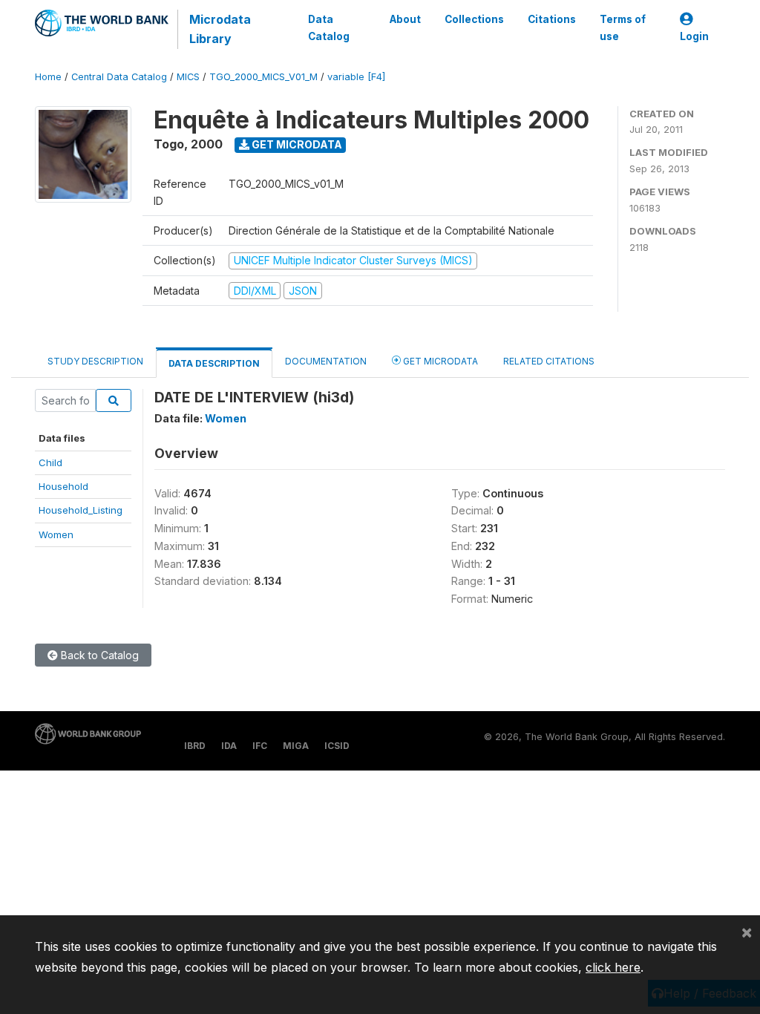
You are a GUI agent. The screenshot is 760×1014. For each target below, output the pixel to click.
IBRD (195, 745)
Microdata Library (220, 29)
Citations (552, 19)
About (405, 19)
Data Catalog (329, 27)
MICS (188, 76)
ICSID (337, 745)
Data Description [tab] (214, 363)
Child (50, 462)
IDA (229, 745)
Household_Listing (80, 510)
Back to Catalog (98, 655)
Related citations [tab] (548, 361)
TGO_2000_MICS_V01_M (263, 76)
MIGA (296, 745)
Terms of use (623, 27)
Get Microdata (295, 144)
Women (56, 534)
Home (48, 76)
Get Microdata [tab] (439, 361)
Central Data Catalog (119, 76)
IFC (259, 745)
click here (613, 967)
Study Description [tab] (95, 361)
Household (63, 486)
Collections (474, 19)
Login (694, 36)
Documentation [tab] (326, 361)
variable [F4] (356, 76)
